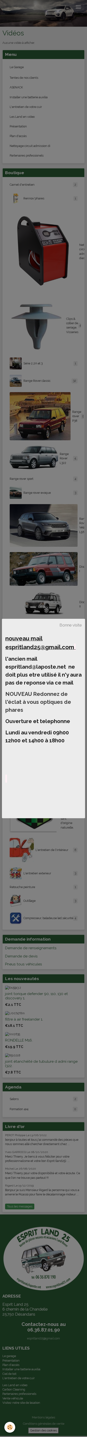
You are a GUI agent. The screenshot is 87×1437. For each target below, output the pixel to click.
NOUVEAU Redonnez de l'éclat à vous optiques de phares (38, 702)
